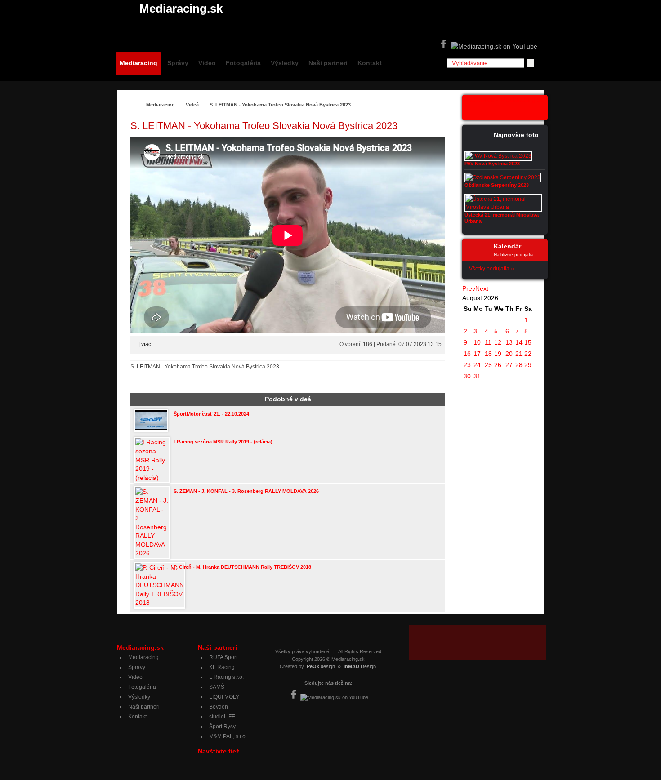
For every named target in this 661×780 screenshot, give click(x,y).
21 (519, 353)
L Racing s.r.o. (226, 677)
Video (207, 62)
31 (477, 376)
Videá (192, 104)
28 (519, 364)
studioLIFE (222, 717)
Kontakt (369, 62)
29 (527, 364)
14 (519, 342)
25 (488, 364)
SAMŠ (216, 687)
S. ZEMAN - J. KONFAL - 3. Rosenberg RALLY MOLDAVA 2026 (246, 491)
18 (488, 353)
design (321, 666)
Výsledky (285, 62)
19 (497, 353)
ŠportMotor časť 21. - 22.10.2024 (211, 414)
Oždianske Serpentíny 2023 (496, 185)
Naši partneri (328, 62)
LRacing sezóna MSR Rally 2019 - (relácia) (223, 441)
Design (360, 666)
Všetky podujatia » (491, 269)
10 (477, 342)
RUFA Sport (223, 657)
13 (509, 342)
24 (477, 364)
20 (509, 353)
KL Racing (222, 667)
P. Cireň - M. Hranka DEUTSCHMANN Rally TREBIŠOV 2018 (242, 567)
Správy (177, 62)
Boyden (218, 707)
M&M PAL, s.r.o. (228, 736)
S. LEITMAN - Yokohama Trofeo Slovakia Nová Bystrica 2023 (280, 104)
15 (527, 342)
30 (467, 376)
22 (527, 353)
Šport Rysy (222, 726)
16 (467, 353)
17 (477, 353)
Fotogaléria (243, 62)
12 (497, 342)
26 (497, 364)
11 (488, 342)
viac (146, 344)
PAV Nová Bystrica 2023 (492, 163)
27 (509, 364)
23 (467, 364)
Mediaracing (138, 62)
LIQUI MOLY (224, 697)
